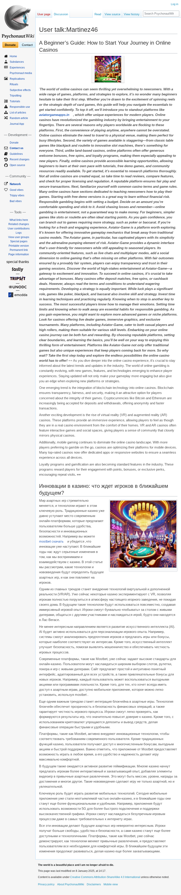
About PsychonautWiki (70, 884)
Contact (27, 45)
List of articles (18, 112)
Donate (10, 45)
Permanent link (19, 250)
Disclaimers (94, 884)
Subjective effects (20, 90)
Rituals (14, 84)
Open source (17, 165)
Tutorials (15, 101)
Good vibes (16, 189)
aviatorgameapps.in (54, 115)
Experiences (17, 67)
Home (13, 56)
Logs (19, 232)
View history (132, 14)
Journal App (17, 123)
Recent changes (19, 159)
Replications (17, 78)
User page (43, 14)
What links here (18, 219)
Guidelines (16, 153)
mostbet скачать (51, 541)
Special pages (18, 241)
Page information (18, 254)
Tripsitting (15, 95)
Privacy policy (46, 884)
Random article (19, 118)
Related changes (18, 224)
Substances (17, 61)
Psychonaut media (21, 73)
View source (112, 14)
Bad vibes (16, 201)
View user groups (18, 237)
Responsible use (20, 106)
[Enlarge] (174, 569)
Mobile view (111, 884)
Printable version (19, 245)
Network (15, 184)
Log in (174, 4)
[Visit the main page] (17, 20)
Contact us (16, 148)
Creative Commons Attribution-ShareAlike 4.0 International (105, 877)
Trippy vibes (17, 195)
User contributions (19, 228)
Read (97, 14)
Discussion (61, 14)
